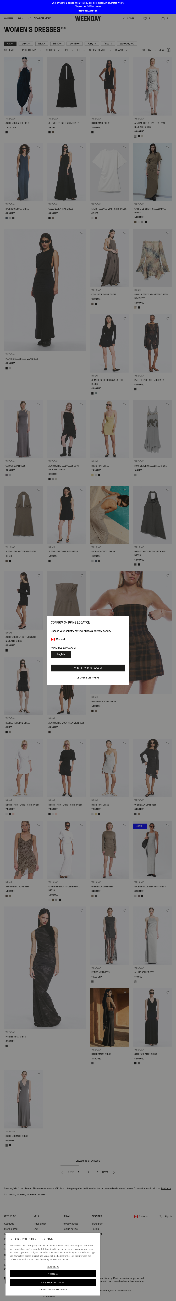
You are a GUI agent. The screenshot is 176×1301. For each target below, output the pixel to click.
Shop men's (95, 6)
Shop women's (82, 6)
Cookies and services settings (53, 1289)
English (61, 654)
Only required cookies (52, 1282)
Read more (53, 1267)
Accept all (53, 1274)
